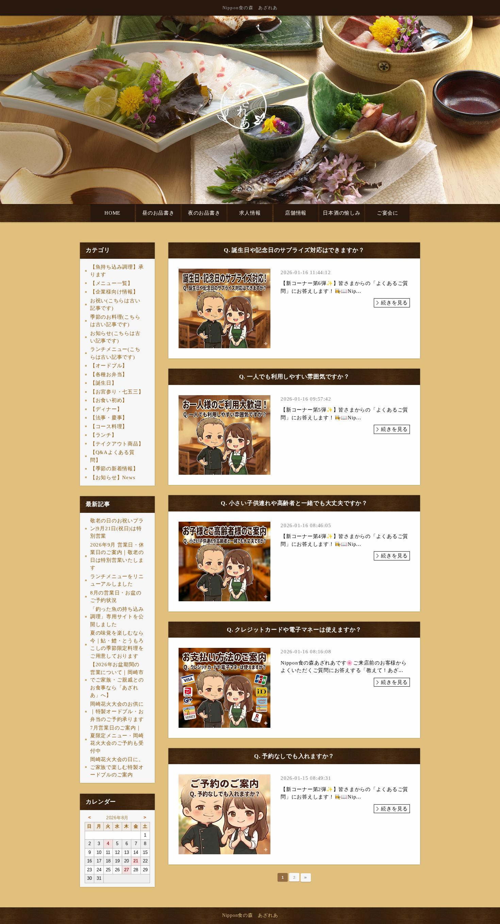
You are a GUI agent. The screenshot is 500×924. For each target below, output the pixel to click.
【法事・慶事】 (109, 417)
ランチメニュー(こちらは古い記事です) (115, 353)
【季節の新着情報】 (114, 468)
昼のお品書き (158, 213)
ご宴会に (387, 213)
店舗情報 (295, 213)
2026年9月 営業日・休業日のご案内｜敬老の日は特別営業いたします (117, 556)
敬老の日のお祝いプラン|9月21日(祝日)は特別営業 (117, 528)
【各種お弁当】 (109, 374)
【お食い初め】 (109, 400)
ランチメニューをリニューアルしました (117, 580)
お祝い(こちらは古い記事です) (115, 304)
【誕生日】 (103, 383)
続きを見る (394, 302)
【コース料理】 (109, 426)
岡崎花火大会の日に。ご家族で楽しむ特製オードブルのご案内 (117, 767)
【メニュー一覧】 (111, 283)
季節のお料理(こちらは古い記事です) (115, 320)
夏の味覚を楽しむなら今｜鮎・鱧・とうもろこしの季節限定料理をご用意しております (117, 644)
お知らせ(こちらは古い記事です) (115, 337)
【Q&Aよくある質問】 (112, 456)
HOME (112, 213)
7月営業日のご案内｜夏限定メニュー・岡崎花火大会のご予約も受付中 (117, 739)
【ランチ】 (103, 435)
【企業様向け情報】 (114, 292)
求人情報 (250, 213)
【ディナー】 (106, 409)
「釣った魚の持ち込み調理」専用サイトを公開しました (117, 616)
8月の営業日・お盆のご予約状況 (115, 596)
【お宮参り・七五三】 (117, 391)
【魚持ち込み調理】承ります (117, 271)
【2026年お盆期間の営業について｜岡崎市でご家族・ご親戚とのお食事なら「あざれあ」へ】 (117, 680)
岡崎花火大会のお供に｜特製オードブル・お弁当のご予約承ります (117, 711)
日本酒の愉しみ (341, 213)
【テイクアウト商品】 (117, 444)
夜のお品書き (204, 213)
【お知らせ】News (112, 477)
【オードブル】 (109, 365)
